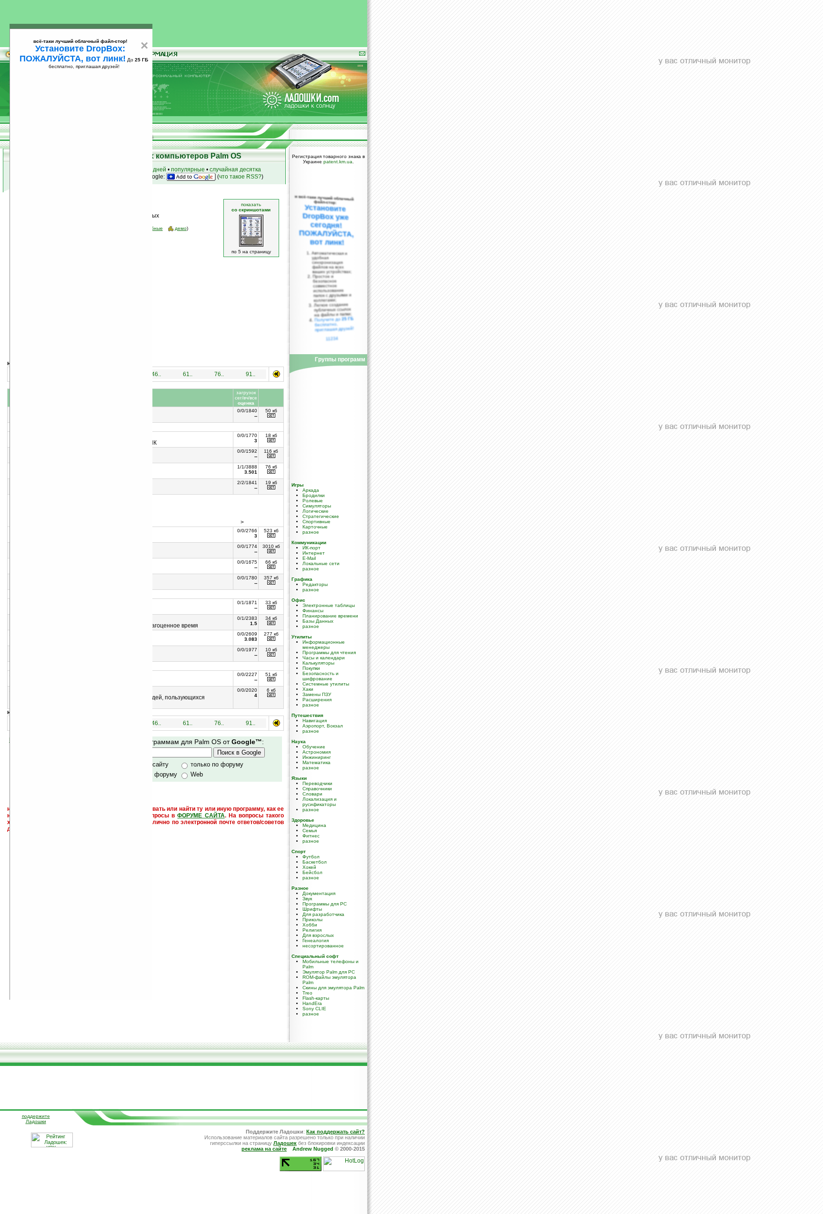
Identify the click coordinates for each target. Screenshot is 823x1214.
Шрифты (312, 909)
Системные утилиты (325, 684)
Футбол (311, 856)
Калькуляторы (318, 663)
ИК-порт (311, 547)
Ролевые (312, 500)
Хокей (309, 867)
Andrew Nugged (312, 1149)
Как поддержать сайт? (335, 1131)
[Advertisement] (183, 21)
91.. (250, 374)
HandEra (312, 1003)
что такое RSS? (240, 176)
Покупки (311, 668)
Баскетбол (314, 862)
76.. (219, 374)
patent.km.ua (337, 161)
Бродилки (313, 495)
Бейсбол (312, 872)
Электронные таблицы (328, 605)
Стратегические (320, 516)
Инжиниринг (316, 757)
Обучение (313, 746)
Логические (315, 511)
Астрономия (316, 752)
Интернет (313, 553)
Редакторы (315, 584)
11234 (332, 338)
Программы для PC (324, 903)
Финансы (312, 610)
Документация (318, 893)
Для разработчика (323, 914)
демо (181, 228)
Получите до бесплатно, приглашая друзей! (334, 324)
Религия (311, 930)
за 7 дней (153, 169)
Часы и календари (323, 657)
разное (310, 532)
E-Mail (309, 558)
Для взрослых (318, 935)
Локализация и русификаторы (319, 801)
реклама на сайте (264, 1149)
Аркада (310, 490)
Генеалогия (315, 940)
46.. (156, 374)
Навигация (314, 720)
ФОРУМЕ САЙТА (200, 815)
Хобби (309, 924)
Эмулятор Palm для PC (328, 972)
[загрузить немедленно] (271, 415)
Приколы (312, 919)
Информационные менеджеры (323, 644)
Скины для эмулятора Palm (333, 987)
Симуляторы (316, 505)
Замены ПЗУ (316, 694)
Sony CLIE (314, 1008)
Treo (307, 992)
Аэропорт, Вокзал (322, 725)
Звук (307, 898)
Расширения (316, 699)
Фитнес (311, 835)
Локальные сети (321, 563)
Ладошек (285, 1143)
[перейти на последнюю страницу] (276, 373)
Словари (312, 793)
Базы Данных (317, 621)
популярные (188, 169)
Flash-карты (315, 998)
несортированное (323, 945)
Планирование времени (330, 615)
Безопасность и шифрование (320, 676)
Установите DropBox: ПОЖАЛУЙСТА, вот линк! (73, 53)
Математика (316, 762)
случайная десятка (235, 169)
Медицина (314, 825)
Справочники (317, 788)
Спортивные (316, 521)
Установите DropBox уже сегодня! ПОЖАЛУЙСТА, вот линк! (326, 225)
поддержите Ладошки (36, 1119)
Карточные (315, 526)
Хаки (307, 689)
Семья (309, 830)
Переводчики (317, 783)
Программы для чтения (329, 652)
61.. (187, 374)
